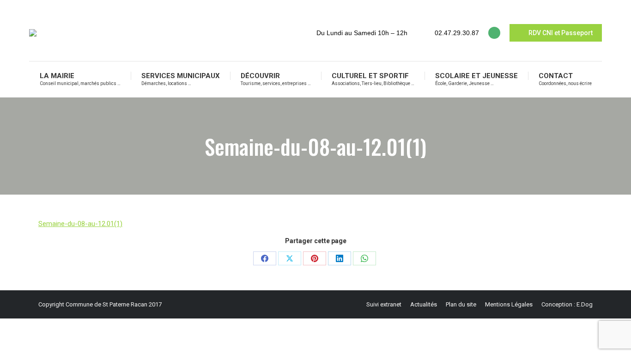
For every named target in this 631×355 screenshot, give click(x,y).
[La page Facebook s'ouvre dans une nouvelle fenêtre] (494, 33)
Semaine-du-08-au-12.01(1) (80, 224)
